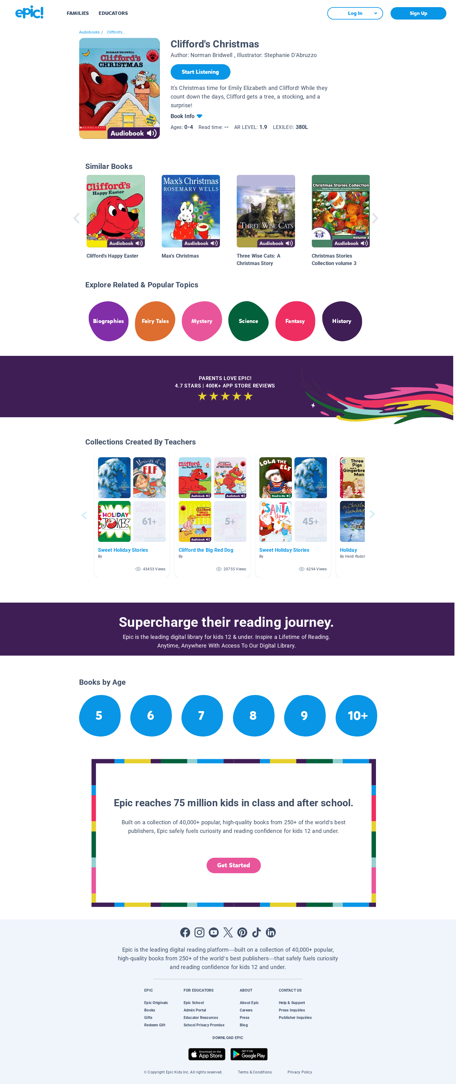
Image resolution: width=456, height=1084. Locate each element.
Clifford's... (116, 32)
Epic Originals (156, 1003)
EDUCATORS (113, 13)
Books (149, 1010)
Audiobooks (89, 32)
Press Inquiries (292, 1010)
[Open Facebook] (185, 932)
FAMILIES (78, 13)
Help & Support (292, 1003)
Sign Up (418, 13)
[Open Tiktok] (257, 932)
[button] (132, 515)
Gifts (148, 1017)
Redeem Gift (154, 1025)
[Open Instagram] (199, 932)
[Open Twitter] (228, 932)
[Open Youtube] (214, 932)
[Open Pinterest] (242, 932)
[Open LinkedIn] (271, 932)
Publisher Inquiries (295, 1017)
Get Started (233, 865)
